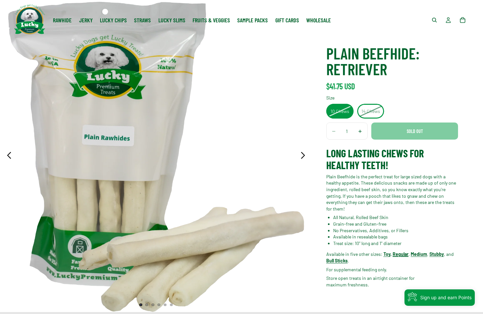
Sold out (415, 131)
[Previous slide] (7, 156)
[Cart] (462, 20)
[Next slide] (304, 156)
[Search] (434, 20)
